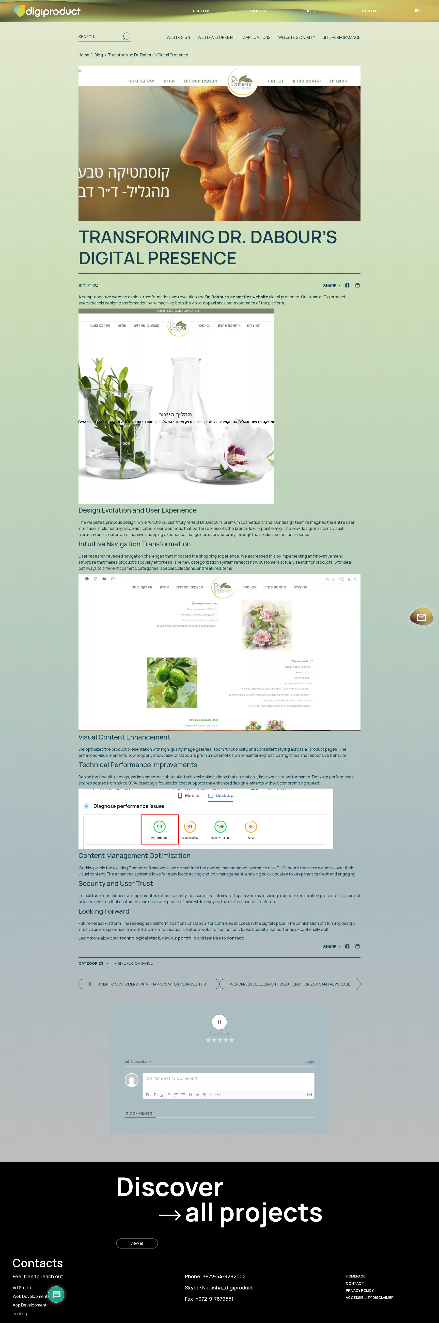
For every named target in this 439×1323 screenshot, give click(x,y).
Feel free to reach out (38, 1276)
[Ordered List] (176, 1095)
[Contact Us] (421, 617)
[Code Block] (197, 1095)
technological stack (140, 938)
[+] (218, 1094)
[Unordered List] (183, 1095)
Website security (296, 37)
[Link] (204, 1095)
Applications (257, 37)
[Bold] (147, 1095)
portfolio (187, 938)
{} (211, 1094)
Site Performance (341, 37)
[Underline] (161, 1095)
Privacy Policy (360, 1290)
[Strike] (169, 1095)
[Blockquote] (190, 1095)
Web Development (217, 37)
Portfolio (203, 10)
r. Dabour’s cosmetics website (238, 297)
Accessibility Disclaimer (370, 1297)
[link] (426, 1294)
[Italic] (154, 1095)
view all (137, 1243)
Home (84, 55)
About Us (258, 10)
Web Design (178, 37)
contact (235, 938)
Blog (310, 10)
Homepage (355, 1276)
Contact (371, 10)
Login (309, 1061)
